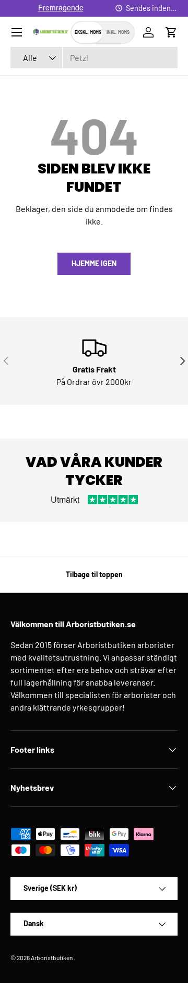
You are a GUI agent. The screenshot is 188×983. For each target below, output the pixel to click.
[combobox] (94, 57)
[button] (171, 32)
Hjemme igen (94, 263)
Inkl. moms (118, 32)
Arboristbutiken (52, 957)
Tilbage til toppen (94, 574)
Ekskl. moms (88, 32)
